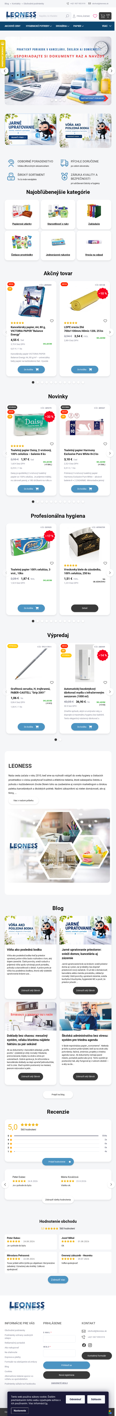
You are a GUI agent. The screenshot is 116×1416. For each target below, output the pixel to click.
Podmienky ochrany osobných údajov (19, 1336)
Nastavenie (20, 1410)
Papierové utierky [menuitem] (22, 223)
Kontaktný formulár (97, 1356)
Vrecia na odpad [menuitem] (94, 254)
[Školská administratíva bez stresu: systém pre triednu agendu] (85, 1016)
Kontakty (16, 3)
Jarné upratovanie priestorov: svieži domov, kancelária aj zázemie (82, 954)
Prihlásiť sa (66, 1365)
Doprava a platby (13, 1357)
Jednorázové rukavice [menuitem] (58, 254)
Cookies (8, 1371)
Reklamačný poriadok (15, 1343)
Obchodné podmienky (34, 3)
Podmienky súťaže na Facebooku (20, 1384)
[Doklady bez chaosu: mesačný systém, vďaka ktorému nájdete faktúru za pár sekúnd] (31, 1016)
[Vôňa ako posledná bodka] (31, 930)
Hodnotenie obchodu (58, 1221)
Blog (7, 3)
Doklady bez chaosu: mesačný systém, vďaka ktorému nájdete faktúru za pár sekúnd (28, 1040)
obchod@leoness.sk (97, 1331)
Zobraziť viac (58, 1279)
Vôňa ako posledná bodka (24, 949)
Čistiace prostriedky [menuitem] (22, 254)
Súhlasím (96, 1399)
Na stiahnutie (11, 1352)
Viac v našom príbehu (23, 800)
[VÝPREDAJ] (31, 664)
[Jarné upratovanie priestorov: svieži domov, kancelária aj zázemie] (85, 930)
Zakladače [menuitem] (94, 223)
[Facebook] (84, 1344)
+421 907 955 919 (96, 1337)
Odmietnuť (75, 1399)
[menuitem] (14, 26)
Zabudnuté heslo (59, 1383)
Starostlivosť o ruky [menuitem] (58, 223)
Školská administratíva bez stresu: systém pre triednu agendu (85, 1038)
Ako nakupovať (12, 1347)
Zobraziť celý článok (30, 990)
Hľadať (67, 16)
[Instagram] (90, 1344)
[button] (6, 71)
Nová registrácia (66, 1375)
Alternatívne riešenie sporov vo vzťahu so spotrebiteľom (19, 1377)
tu (46, 1403)
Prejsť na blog (58, 1094)
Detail (84, 608)
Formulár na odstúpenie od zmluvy (21, 1362)
